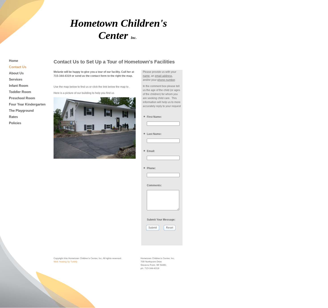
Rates (13, 117)
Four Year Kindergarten (27, 104)
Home (13, 61)
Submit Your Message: (161, 219)
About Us (16, 73)
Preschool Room (22, 98)
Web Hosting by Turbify (65, 261)
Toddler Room (20, 92)
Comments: (154, 185)
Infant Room (18, 85)
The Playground (21, 110)
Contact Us (17, 67)
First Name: (154, 116)
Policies (15, 123)
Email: (151, 151)
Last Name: (154, 134)
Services (15, 79)
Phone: (151, 168)
